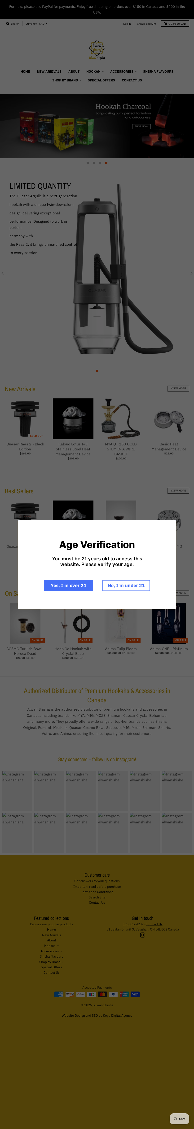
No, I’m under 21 (126, 585)
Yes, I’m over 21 (68, 585)
